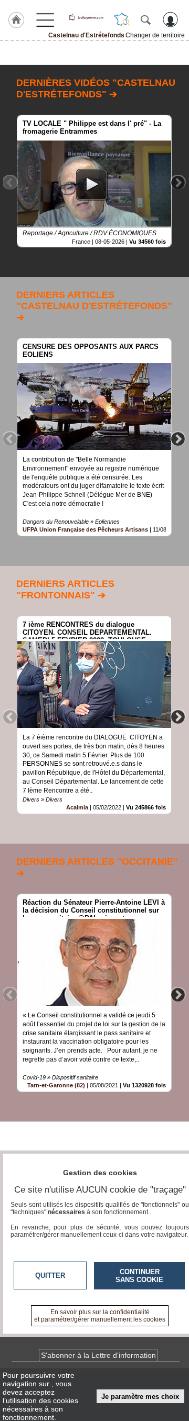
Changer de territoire (155, 35)
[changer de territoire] (122, 19)
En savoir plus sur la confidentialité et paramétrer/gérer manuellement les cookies (99, 1315)
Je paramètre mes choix (140, 1396)
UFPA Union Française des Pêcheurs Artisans (85, 529)
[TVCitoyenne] (86, 17)
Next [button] (178, 182)
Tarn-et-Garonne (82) (56, 1085)
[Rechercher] (145, 19)
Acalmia (77, 807)
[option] (94, 181)
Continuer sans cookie (139, 1276)
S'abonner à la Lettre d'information (98, 1355)
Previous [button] (10, 182)
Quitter (50, 1275)
